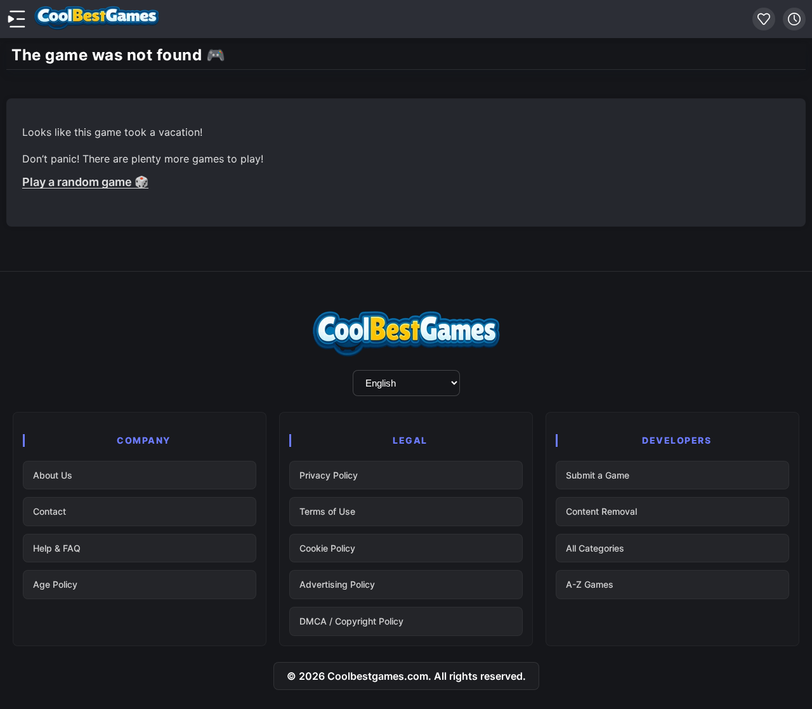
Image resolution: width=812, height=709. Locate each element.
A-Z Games (589, 584)
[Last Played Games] (794, 19)
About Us (52, 475)
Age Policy (55, 584)
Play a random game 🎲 (85, 182)
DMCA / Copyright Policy (351, 621)
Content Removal (601, 511)
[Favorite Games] (763, 19)
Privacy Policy (328, 475)
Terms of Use (327, 511)
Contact (49, 511)
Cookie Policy (327, 548)
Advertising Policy (337, 584)
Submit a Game (597, 475)
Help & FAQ (57, 548)
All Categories (595, 548)
